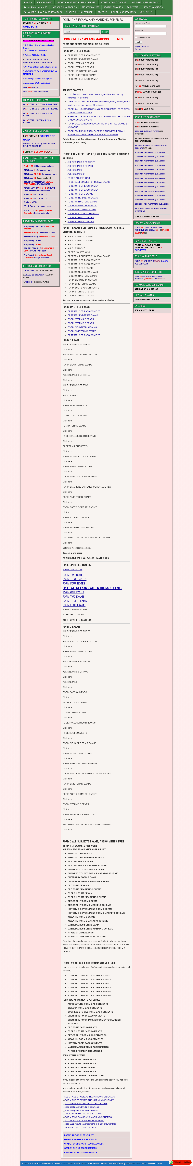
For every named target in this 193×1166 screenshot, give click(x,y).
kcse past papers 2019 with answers (81, 1110)
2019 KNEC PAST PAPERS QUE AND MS (150, 157)
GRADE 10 (102, 12)
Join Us (138, 49)
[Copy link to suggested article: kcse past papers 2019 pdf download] (64, 1107)
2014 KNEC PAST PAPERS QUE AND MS (150, 178)
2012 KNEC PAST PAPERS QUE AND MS (150, 187)
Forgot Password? (142, 46)
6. (37, 78)
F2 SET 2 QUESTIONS (79, 178)
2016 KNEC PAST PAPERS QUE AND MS (150, 169)
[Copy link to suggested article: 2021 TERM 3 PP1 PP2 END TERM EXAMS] (64, 1104)
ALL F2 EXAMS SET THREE (81, 162)
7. (36, 83)
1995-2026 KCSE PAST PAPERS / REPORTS (76, 2)
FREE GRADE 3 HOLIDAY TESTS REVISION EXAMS (89, 1097)
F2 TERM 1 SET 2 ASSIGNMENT (84, 190)
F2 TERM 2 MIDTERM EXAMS (82, 201)
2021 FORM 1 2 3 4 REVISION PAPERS (84, 1120)
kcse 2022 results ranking (90, 1124)
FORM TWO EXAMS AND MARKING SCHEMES (88, 1117)
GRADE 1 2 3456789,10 (34, 275)
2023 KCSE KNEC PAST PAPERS (147, 131)
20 (156, 230)
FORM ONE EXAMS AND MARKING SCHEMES (93, 20)
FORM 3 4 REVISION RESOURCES (79, 1135)
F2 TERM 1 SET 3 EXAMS (80, 194)
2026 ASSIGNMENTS (153, 7)
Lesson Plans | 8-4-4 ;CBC (35, 7)
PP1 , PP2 (29, 270)
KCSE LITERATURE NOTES (35, 92)
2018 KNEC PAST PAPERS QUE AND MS (150, 161)
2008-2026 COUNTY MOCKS (113, 2)
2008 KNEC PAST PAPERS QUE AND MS (150, 200)
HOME (27, 2)
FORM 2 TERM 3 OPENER (81, 221)
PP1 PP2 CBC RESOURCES (123, 12)
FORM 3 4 (29, 282)
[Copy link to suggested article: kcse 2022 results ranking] (64, 1124)
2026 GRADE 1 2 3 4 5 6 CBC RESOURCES (43, 12)
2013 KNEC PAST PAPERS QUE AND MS (150, 182)
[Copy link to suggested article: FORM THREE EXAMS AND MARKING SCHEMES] (64, 1100)
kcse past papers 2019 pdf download (82, 1107)
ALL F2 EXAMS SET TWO (80, 166)
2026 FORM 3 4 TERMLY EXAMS (145, 2)
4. (40, 67)
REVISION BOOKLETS (113, 7)
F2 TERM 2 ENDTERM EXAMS (83, 198)
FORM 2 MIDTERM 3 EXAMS (82, 209)
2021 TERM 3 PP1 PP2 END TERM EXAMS (86, 1103)
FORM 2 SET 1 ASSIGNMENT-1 (83, 213)
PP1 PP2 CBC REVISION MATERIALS (80, 1152)
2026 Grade (28, 178)
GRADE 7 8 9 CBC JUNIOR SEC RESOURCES (84, 1144)
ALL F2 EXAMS (75, 170)
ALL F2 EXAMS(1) (76, 174)
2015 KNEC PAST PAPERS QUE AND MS (150, 174)
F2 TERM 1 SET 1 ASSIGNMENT (84, 186)
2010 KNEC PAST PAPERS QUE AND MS (150, 195)
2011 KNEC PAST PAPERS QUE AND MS (149, 191)
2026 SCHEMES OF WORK (63, 7)
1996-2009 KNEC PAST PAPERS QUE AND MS (152, 204)
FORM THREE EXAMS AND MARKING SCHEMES (89, 1100)
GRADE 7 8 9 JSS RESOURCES (80, 12)
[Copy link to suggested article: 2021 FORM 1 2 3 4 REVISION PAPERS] (64, 1121)
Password (139, 30)
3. (34, 55)
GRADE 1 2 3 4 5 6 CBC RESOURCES (80, 1148)
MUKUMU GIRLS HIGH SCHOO (80, 1127)
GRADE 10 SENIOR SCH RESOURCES (80, 1139)
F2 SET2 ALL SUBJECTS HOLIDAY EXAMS (89, 182)
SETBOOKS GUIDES (90, 7)
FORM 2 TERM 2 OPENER (81, 217)
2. (35, 51)
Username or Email (142, 23)
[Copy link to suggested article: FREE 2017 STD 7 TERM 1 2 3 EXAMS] (64, 1114)
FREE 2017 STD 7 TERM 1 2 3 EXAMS (83, 1113)
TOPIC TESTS (133, 7)
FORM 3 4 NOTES (44, 2)
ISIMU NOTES (30, 87)
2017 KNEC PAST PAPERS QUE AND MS (150, 165)
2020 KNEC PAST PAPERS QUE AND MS (150, 152)
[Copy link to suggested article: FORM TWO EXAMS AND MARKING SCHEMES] (64, 1117)
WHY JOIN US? (146, 12)
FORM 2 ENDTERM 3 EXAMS (82, 205)
